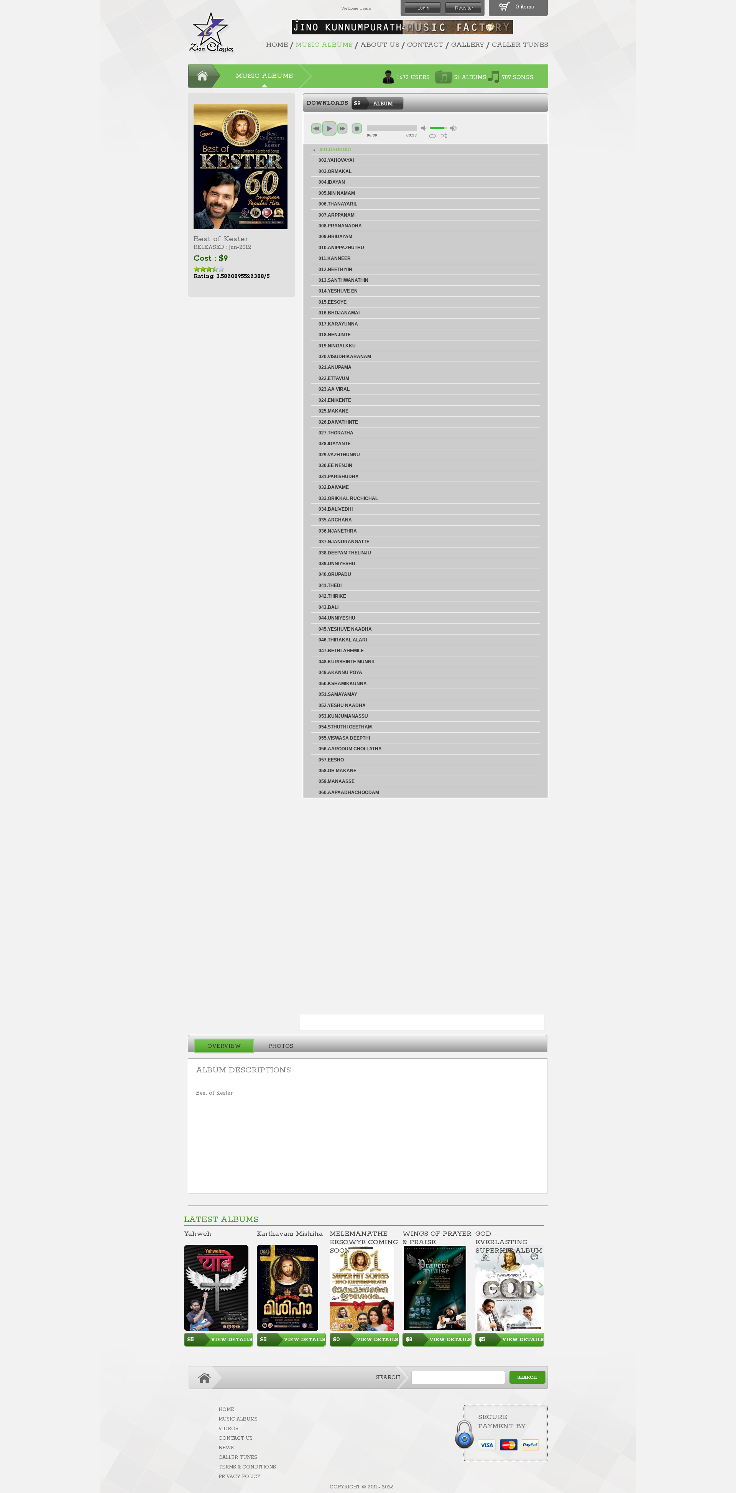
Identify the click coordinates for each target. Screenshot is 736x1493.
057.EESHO (331, 760)
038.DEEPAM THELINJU (345, 553)
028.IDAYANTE (335, 443)
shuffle (444, 135)
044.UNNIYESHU (337, 618)
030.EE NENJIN (335, 465)
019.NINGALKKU (337, 346)
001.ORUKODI (335, 149)
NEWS (226, 1448)
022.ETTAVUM (334, 378)
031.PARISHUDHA (339, 476)
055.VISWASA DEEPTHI (344, 738)
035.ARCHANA (335, 520)
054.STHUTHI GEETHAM (345, 727)
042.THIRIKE (332, 596)
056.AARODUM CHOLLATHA (350, 748)
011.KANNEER (335, 258)
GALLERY (467, 45)
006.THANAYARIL (338, 204)
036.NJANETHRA (338, 531)
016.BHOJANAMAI (339, 313)
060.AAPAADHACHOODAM (349, 792)
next (342, 128)
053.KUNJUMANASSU (343, 716)
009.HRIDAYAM (335, 236)
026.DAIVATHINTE (338, 422)
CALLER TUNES (520, 45)
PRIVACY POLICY (240, 1477)
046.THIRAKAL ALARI (343, 640)
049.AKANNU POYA (340, 672)
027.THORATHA (336, 433)
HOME (277, 45)
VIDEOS (228, 1429)
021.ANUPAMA (335, 367)
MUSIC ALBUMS (324, 45)
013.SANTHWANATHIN (343, 280)
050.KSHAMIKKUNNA (343, 683)
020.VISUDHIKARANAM (345, 356)
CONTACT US (236, 1438)
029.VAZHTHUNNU (339, 454)
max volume (453, 128)
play (329, 128)
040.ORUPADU (335, 574)
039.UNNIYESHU (337, 563)
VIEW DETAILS (231, 1340)
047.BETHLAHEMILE (341, 650)
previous (316, 128)
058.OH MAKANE (337, 770)
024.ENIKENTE (335, 400)
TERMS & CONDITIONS (247, 1467)
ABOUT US (379, 45)
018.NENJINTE (335, 334)
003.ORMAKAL (335, 171)
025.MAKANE (333, 411)
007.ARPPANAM (337, 215)
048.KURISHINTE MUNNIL (347, 661)
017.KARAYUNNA (338, 324)
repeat (432, 135)
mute (424, 128)
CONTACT (425, 45)
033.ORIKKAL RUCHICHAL (348, 498)
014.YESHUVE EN (338, 291)
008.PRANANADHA (340, 226)
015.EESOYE (333, 302)
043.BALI (328, 607)
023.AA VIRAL (334, 389)
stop (357, 128)
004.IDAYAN (332, 182)
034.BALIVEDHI (336, 509)
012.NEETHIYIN (335, 269)
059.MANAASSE (337, 781)
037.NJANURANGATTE (344, 541)
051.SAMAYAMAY (338, 694)
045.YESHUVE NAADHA (345, 629)
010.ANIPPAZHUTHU (341, 247)
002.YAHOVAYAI (336, 160)
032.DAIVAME (334, 487)
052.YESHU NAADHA (342, 705)
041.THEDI (330, 585)
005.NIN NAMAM (337, 193)
